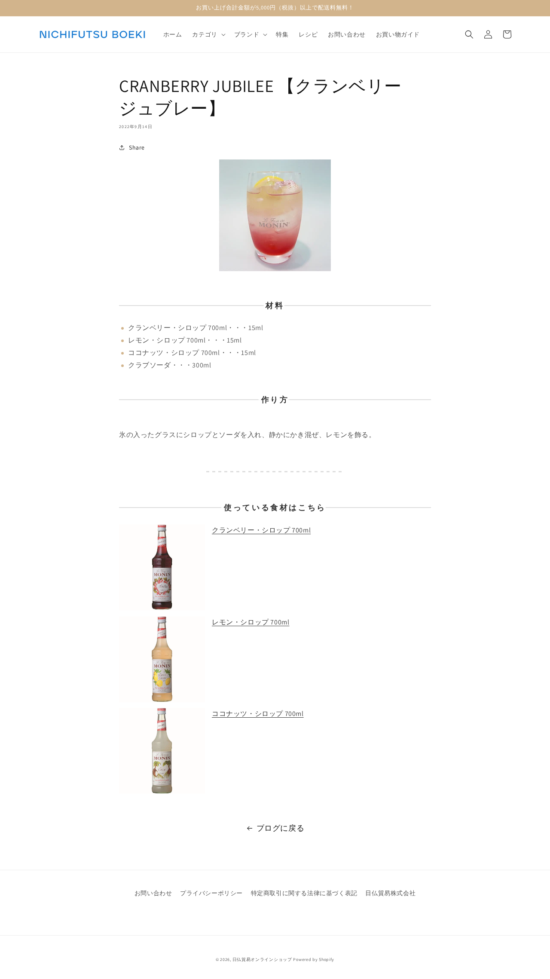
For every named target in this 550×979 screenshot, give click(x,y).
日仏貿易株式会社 (390, 893)
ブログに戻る (281, 828)
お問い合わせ (153, 893)
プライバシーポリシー (211, 893)
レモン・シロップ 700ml (250, 622)
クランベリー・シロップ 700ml (261, 530)
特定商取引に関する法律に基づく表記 (304, 893)
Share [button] (137, 147)
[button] (208, 34)
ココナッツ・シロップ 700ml (258, 713)
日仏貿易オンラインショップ (262, 959)
